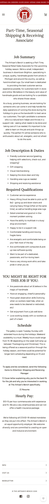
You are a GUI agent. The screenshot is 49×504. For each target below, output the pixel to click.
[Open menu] (6, 15)
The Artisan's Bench (23, 491)
